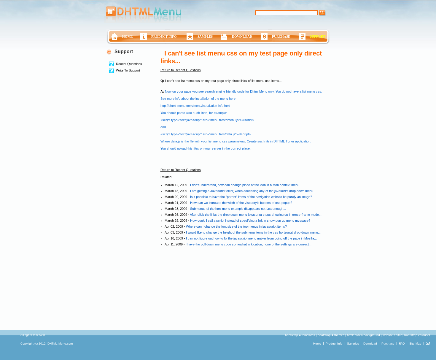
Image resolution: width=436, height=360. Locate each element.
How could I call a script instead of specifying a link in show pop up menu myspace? (250, 220)
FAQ (402, 343)
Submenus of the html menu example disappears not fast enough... (238, 208)
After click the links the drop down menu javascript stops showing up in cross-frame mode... (256, 214)
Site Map (415, 343)
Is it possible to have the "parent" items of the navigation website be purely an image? (251, 197)
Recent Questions (129, 64)
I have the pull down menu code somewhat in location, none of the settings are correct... (248, 244)
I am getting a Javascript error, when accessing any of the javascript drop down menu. (252, 191)
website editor (392, 335)
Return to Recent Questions (180, 70)
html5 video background (363, 335)
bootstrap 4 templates (300, 335)
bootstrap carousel (417, 335)
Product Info (334, 343)
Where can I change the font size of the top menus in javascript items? (236, 226)
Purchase (387, 343)
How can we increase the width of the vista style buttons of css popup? (241, 202)
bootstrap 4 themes (331, 335)
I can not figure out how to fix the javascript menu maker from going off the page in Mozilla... (251, 238)
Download (370, 343)
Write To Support (128, 70)
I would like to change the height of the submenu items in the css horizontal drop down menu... (253, 232)
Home (317, 343)
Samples (353, 343)
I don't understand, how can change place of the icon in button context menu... (246, 185)
